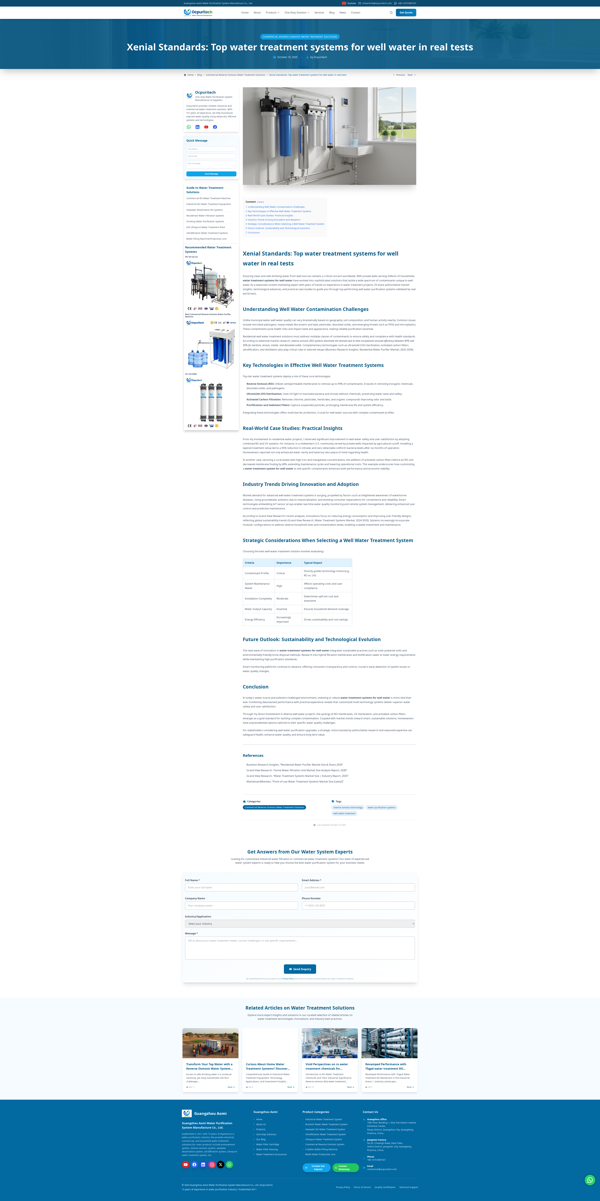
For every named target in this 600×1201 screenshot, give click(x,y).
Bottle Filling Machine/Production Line (206, 238)
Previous (400, 74)
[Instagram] (212, 1164)
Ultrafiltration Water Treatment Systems (207, 233)
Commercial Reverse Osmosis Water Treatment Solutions (300, 36)
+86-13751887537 (407, 3)
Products (271, 12)
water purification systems (381, 807)
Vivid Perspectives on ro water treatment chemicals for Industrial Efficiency (327, 1068)
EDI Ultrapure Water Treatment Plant (205, 227)
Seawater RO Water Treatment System (325, 1129)
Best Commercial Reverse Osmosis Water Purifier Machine (208, 315)
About (257, 12)
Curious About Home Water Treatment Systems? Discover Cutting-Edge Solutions (267, 1068)
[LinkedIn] (203, 1164)
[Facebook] (194, 1164)
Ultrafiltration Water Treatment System (325, 1134)
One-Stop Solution (295, 12)
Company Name (195, 898)
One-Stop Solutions (266, 1134)
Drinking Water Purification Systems (205, 221)
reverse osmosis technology (347, 807)
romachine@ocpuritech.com (377, 3)
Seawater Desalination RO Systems (204, 209)
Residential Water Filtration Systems (205, 215)
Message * (191, 933)
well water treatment (344, 813)
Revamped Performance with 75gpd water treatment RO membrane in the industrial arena (389, 1068)
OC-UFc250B (191, 374)
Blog (332, 12)
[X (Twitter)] (220, 1164)
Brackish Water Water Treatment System (326, 1124)
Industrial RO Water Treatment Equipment (208, 204)
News (343, 12)
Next (410, 74)
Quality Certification (385, 1187)
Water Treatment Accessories (271, 1154)
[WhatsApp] (229, 1164)
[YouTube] (185, 1164)
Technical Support (408, 1187)
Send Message (211, 174)
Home (245, 12)
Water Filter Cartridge (267, 1144)
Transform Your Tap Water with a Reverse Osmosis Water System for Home (209, 1068)
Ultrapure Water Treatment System (323, 1139)
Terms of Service (362, 1187)
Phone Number (311, 898)
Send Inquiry (302, 969)
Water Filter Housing (267, 1149)
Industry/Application (198, 916)
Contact (355, 12)
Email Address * (311, 880)
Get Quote (406, 12)
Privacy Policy (288, 978)
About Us (261, 1124)
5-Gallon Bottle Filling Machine (321, 1149)
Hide (260, 202)
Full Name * (192, 880)
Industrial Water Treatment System (323, 1119)
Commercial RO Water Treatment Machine (208, 198)
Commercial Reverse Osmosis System (324, 1144)
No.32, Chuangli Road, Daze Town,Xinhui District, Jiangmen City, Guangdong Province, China (389, 1147)
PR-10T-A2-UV (191, 257)
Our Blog (261, 1139)
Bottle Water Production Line (320, 1154)
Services (319, 12)
